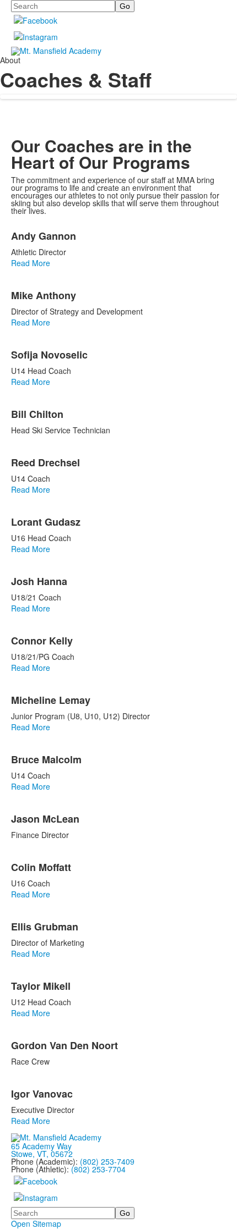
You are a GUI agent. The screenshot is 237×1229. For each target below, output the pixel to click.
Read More (30, 262)
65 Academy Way (41, 1145)
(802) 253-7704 (98, 1169)
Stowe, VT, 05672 (42, 1153)
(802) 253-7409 (107, 1161)
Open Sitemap (36, 1223)
